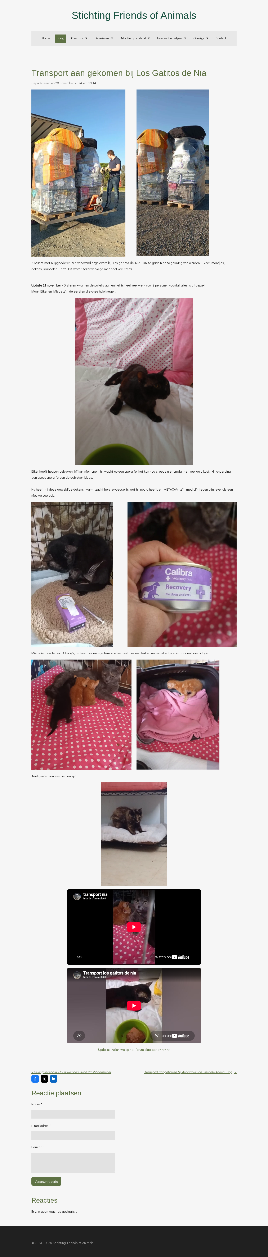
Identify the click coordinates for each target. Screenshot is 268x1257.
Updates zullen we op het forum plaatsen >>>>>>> (134, 1049)
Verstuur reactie (46, 1181)
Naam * (36, 1104)
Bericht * (37, 1147)
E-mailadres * (41, 1125)
